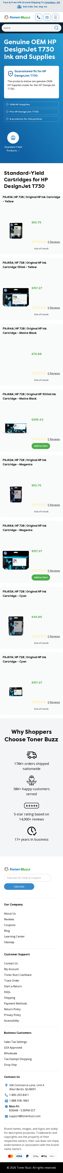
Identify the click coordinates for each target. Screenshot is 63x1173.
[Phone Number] (38, 17)
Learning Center (14, 936)
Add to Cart (41, 445)
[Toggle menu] (55, 17)
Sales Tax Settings (15, 1042)
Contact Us (11, 963)
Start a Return (13, 986)
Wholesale (10, 1053)
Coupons (9, 925)
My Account (11, 969)
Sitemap (9, 942)
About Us (10, 913)
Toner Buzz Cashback (18, 975)
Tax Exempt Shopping (18, 1059)
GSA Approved (13, 1047)
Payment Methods (15, 1003)
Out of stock (41, 248)
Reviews (9, 919)
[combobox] (31, 28)
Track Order (11, 980)
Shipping (9, 998)
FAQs (7, 992)
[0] (47, 17)
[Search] (56, 27)
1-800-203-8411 (19, 1095)
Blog (7, 931)
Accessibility (11, 1020)
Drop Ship (10, 1065)
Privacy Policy (12, 1015)
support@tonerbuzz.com (24, 1116)
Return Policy (12, 1009)
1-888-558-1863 (19, 1100)
